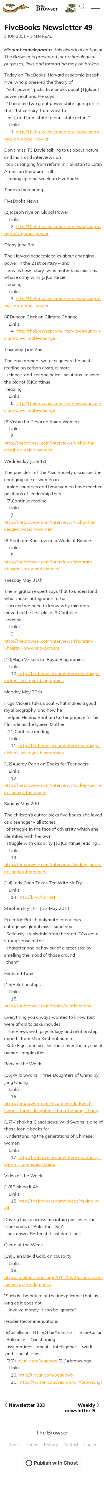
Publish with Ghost (56, 1463)
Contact (71, 1444)
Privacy (51, 1444)
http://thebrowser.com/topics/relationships (47, 1006)
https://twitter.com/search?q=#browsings (60, 1382)
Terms (32, 1444)
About (14, 1444)
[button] (82, 7)
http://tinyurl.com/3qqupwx (45, 1375)
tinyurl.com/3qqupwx (36, 1361)
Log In (90, 1444)
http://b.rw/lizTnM (36, 897)
